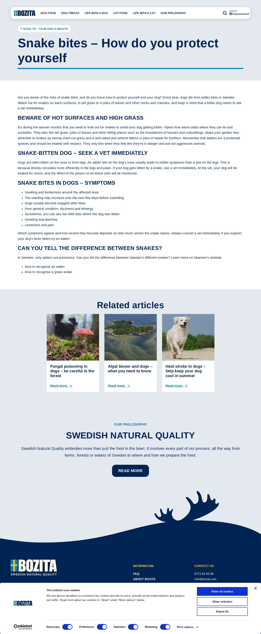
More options (185, 626)
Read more (130, 470)
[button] (225, 13)
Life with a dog (96, 13)
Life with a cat (144, 13)
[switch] (102, 627)
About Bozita (144, 579)
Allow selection (222, 601)
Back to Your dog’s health (45, 28)
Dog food (48, 13)
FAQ (136, 573)
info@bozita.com (205, 579)
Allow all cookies (222, 591)
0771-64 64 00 (203, 573)
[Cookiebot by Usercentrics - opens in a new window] (23, 627)
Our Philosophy (173, 13)
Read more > (61, 386)
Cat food (120, 13)
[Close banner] (255, 588)
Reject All (222, 611)
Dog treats (70, 13)
